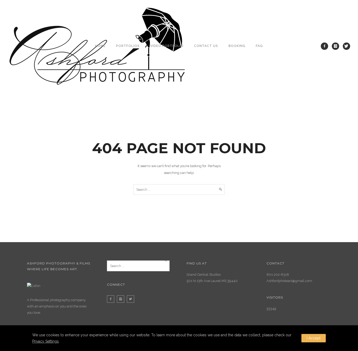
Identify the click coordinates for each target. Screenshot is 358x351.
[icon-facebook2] (112, 299)
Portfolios (128, 46)
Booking (237, 46)
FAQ (259, 46)
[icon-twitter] (346, 46)
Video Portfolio (166, 46)
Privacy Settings (45, 341)
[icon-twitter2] (132, 299)
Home (100, 46)
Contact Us (206, 46)
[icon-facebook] (326, 46)
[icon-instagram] (337, 46)
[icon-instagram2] (122, 299)
